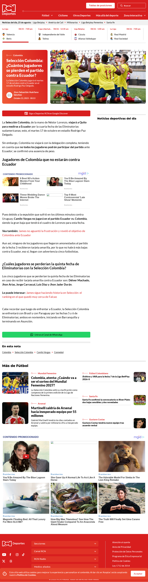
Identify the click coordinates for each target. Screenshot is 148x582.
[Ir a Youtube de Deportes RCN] (4, 555)
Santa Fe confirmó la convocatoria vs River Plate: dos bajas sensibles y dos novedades (106, 401)
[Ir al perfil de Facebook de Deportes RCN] (10, 555)
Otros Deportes (81, 15)
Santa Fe (111, 22)
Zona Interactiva (133, 15)
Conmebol (59, 352)
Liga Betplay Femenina (92, 22)
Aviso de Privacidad (121, 547)
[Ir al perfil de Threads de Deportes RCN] (11, 561)
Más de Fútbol (15, 366)
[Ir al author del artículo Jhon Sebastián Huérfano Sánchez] (9, 95)
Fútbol (45, 15)
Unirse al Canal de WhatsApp (48, 334)
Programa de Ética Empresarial (127, 556)
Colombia (6, 352)
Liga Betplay (39, 22)
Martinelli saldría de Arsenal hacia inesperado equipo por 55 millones (53, 411)
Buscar (127, 5)
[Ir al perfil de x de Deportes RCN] (3, 561)
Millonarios (72, 22)
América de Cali (55, 22)
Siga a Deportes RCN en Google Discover (48, 113)
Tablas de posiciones (100, 5)
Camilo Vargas (43, 352)
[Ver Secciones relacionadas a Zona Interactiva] (145, 15)
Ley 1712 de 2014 (121, 565)
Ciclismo (63, 15)
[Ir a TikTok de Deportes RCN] (23, 555)
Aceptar (138, 573)
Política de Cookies (26, 575)
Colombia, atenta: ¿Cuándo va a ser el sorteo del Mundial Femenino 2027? (53, 381)
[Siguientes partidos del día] (144, 34)
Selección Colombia (24, 352)
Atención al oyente (121, 542)
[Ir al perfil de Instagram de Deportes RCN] (17, 555)
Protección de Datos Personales (127, 551)
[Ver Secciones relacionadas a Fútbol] (52, 15)
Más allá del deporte (107, 15)
